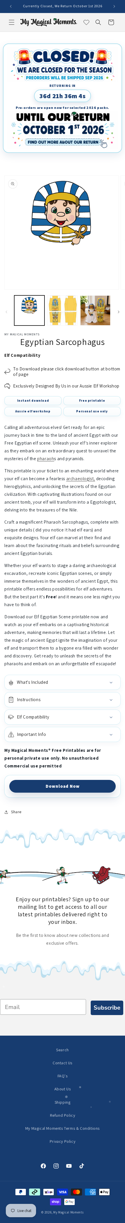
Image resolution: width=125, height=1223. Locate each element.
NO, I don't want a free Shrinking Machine (94, 648)
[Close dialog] (120, 580)
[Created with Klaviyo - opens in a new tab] (62, 661)
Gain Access (94, 636)
